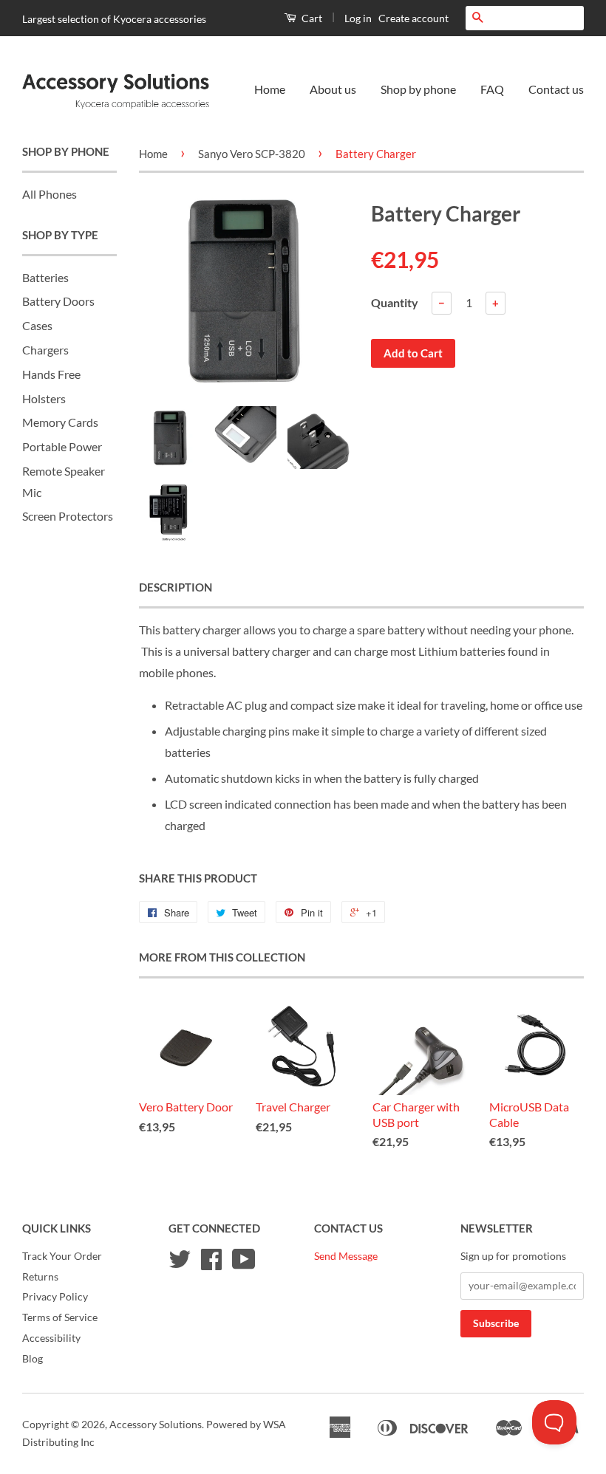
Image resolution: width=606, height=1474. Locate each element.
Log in (358, 18)
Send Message (346, 1256)
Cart (310, 18)
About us (333, 89)
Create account (413, 18)
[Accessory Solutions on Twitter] (179, 1264)
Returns (40, 1277)
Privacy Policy (55, 1297)
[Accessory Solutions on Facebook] (211, 1264)
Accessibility (51, 1338)
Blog (32, 1359)
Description (175, 587)
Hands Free (51, 374)
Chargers (45, 350)
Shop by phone (418, 89)
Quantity (394, 302)
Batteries (45, 277)
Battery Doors (58, 301)
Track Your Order (62, 1256)
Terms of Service (60, 1317)
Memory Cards (60, 422)
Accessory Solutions (155, 1424)
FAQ (492, 89)
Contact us (556, 89)
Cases (37, 325)
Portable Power (62, 446)
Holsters (44, 398)
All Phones (49, 194)
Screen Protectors (67, 516)
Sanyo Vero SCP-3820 (251, 153)
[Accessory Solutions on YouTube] (244, 1264)
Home (269, 89)
